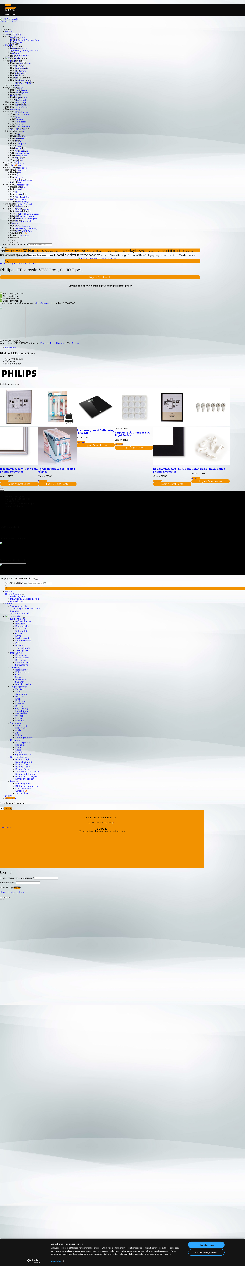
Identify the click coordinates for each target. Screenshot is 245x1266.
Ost (12, 153)
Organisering (11, 162)
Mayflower (137, 250)
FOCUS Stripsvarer (19, 206)
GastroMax (92, 251)
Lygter (13, 228)
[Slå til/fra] (18, 37)
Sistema (105, 255)
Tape (12, 240)
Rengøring (10, 170)
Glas (17, 117)
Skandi (114, 255)
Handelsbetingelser (15, 496)
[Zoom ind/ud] (1, 897)
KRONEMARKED (23, 788)
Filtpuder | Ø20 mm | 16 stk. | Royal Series (133, 434)
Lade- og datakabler (20, 211)
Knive (13, 145)
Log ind (17, 888)
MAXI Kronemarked (20, 128)
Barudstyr (15, 133)
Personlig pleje (22, 226)
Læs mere (4, 481)
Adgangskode (8, 883)
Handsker (15, 172)
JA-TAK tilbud (22, 235)
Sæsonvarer (11, 36)
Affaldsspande (22, 185)
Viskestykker (16, 160)
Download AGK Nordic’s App (24, 40)
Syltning (14, 39)
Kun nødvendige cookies (206, 1252)
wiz (195, 256)
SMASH (143, 255)
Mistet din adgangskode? (13, 892)
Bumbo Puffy (17, 75)
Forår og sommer (19, 58)
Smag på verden (128, 255)
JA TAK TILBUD (13, 34)
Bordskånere (21, 112)
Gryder (13, 143)
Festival (14, 44)
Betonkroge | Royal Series (208, 468)
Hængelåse (21, 155)
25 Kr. (13, 121)
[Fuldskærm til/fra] (4, 897)
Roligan (19, 177)
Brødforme (21, 102)
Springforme (21, 107)
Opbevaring (16, 233)
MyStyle (150, 251)
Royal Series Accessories (36, 255)
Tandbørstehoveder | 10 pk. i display (56, 470)
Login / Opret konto (100, 277)
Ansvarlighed (17, 601)
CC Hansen (32, 250)
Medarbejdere (17, 596)
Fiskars (8, 109)
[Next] (3, 261)
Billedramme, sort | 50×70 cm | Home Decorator (172, 470)
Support (14, 611)
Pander (14, 155)
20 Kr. (13, 119)
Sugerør (19, 124)
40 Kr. (13, 126)
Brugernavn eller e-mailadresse (17, 878)
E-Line (64, 250)
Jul (16, 175)
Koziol (123, 251)
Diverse (14, 781)
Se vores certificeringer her (14, 560)
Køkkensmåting (18, 148)
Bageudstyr (11, 87)
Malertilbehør (22, 153)
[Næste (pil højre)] (4, 899)
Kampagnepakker (24, 221)
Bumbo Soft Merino (25, 216)
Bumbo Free (16, 70)
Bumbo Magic (17, 73)
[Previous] (1, 261)
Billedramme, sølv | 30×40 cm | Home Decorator (19, 470)
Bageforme (16, 90)
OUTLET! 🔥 (11, 165)
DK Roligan (55, 251)
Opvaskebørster (23, 197)
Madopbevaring (18, 150)
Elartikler (15, 213)
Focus (84, 250)
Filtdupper (20, 143)
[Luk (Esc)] (9, 897)
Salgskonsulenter (19, 606)
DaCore (46, 251)
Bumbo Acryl (22, 202)
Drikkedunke (22, 114)
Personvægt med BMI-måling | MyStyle (95, 431)
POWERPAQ (9, 255)
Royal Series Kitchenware (77, 255)
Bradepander (17, 136)
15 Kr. (12, 116)
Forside (9, 31)
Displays (9, 107)
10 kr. (12, 114)
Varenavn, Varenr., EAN (16, 244)
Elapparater (16, 138)
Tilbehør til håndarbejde (27, 214)
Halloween (20, 170)
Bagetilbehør (17, 92)
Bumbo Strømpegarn (26, 219)
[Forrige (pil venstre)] (1, 899)
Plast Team (189, 251)
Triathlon (171, 255)
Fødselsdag (21, 168)
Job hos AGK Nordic (20, 55)
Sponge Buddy (154, 256)
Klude (13, 174)
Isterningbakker (23, 126)
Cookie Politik (12, 501)
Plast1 (181, 251)
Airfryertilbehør (13, 85)
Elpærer (19, 146)
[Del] (6, 897)
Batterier (9, 102)
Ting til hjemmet (13, 208)
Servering (15, 109)
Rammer (14, 238)
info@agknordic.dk (9, 527)
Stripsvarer (10, 204)
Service (19, 119)
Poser (13, 235)
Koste (18, 192)
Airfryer (5, 251)
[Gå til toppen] (36, 579)
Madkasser (20, 122)
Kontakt (9, 45)
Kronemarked (12, 111)
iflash (117, 251)
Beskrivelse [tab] (11, 347)
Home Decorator (105, 251)
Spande (14, 182)
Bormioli (16, 250)
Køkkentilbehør (13, 131)
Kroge (13, 223)
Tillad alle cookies (206, 1245)
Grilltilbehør (16, 141)
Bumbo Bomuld (23, 204)
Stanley (163, 256)
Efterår (13, 41)
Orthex (157, 251)
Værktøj (14, 242)
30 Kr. (13, 124)
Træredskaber (22, 90)
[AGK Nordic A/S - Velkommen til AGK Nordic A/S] (9, 20)
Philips (171, 251)
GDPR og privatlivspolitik (17, 499)
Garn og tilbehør (18, 199)
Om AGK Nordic (13, 594)
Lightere (19, 163)
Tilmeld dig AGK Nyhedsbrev (24, 50)
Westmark (185, 255)
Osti (163, 251)
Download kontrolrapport (13, 538)
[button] (8, 5)
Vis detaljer (56, 1261)
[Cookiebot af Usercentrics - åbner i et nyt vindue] (34, 1261)
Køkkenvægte (17, 97)
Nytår (13, 53)
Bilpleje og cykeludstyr (27, 228)
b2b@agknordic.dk (46, 303)
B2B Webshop (15, 616)
